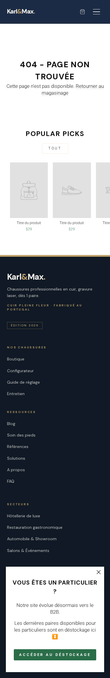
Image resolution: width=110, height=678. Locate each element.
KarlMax (21, 12)
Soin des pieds (21, 435)
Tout (54, 148)
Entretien (16, 393)
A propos (16, 469)
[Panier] (82, 11)
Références (17, 446)
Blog (11, 423)
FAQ (10, 481)
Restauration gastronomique (34, 527)
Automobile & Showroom (32, 538)
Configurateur (20, 370)
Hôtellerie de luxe (23, 515)
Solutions (16, 458)
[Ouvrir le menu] (96, 11)
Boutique (15, 359)
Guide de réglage (23, 382)
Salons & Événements (28, 550)
